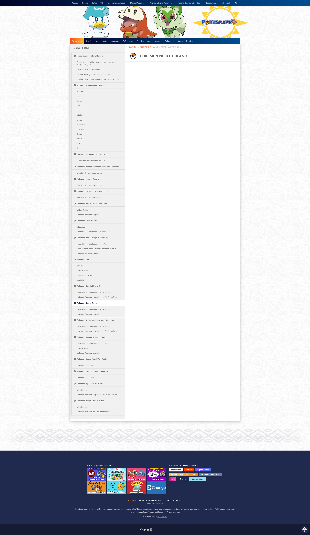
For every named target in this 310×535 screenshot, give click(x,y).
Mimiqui (80, 115)
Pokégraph (225, 3)
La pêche (80, 280)
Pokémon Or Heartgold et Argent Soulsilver (95, 320)
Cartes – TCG (97, 3)
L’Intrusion (81, 227)
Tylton (79, 134)
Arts (97, 41)
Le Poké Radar (82, 270)
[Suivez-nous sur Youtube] (148, 529)
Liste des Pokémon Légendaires (89, 215)
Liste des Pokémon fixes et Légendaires (93, 412)
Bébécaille (81, 125)
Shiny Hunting (147, 47)
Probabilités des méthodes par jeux (91, 160)
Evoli (79, 106)
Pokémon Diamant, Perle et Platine (92, 337)
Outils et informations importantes (91, 154)
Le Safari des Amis (84, 275)
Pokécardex (175, 470)
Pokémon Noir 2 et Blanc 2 (88, 286)
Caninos (80, 101)
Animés (89, 41)
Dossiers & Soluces (116, 3)
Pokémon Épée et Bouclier (88, 179)
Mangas (158, 41)
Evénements (128, 41)
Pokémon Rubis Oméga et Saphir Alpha (94, 238)
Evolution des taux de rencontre (89, 173)
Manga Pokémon (137, 3)
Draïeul (79, 120)
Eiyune (183, 479)
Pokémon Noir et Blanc (87, 303)
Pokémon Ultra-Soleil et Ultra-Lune (92, 204)
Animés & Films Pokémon (161, 3)
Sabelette (80, 92)
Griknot (80, 143)
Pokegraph (169, 41)
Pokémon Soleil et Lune (87, 221)
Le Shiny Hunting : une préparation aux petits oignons (98, 79)
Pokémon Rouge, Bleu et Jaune (90, 401)
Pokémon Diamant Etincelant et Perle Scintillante (98, 167)
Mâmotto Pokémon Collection (183, 474)
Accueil (75, 3)
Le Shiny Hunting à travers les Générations (94, 74)
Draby (79, 110)
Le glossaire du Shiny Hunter (88, 70)
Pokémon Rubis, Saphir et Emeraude (92, 371)
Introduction (82, 266)
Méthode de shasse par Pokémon (91, 85)
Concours (115, 41)
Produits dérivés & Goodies (188, 3)
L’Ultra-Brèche (82, 210)
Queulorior (81, 129)
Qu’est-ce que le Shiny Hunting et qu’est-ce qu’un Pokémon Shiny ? (96, 63)
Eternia (189, 470)
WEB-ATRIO (162, 517)
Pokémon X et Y (84, 259)
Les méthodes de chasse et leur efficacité (93, 232)
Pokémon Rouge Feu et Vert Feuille (92, 359)
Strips (180, 41)
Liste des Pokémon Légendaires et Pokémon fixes (97, 297)
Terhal (79, 139)
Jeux (149, 41)
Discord (84, 3)
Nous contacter (197, 479)
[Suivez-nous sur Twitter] (144, 529)
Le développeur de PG (210, 474)
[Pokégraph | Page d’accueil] (220, 22)
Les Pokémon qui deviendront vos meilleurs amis (96, 249)
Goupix (79, 96)
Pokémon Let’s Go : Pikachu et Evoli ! (92, 191)
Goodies (140, 41)
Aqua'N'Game (203, 470)
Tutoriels (189, 41)
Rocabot (80, 148)
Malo (172, 479)
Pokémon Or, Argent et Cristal (90, 384)
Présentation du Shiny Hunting (90, 56)
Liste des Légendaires (85, 365)
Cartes (105, 41)
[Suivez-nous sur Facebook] (141, 529)
